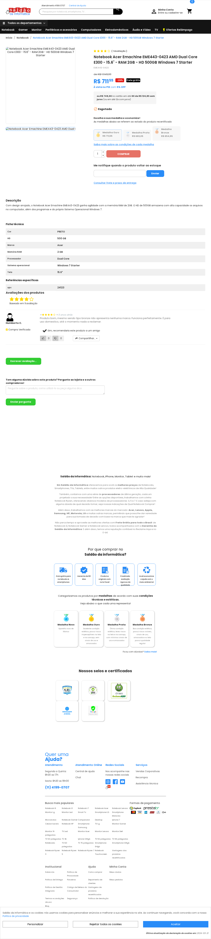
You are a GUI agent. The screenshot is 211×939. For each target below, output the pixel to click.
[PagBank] (136, 808)
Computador (84, 819)
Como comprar (95, 872)
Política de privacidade (16, 916)
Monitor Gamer (119, 823)
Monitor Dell (117, 831)
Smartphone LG (102, 812)
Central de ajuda (85, 771)
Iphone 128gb (84, 839)
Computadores (91, 29)
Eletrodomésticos (116, 29)
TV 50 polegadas (53, 839)
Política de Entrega (54, 879)
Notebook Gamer (69, 819)
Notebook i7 (83, 808)
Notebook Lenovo (120, 808)
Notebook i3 (67, 808)
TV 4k (64, 839)
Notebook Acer (101, 808)
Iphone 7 (116, 819)
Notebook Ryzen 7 (86, 850)
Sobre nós (49, 872)
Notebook (8, 29)
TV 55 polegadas (103, 839)
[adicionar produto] (103, 152)
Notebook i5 (50, 808)
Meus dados (115, 872)
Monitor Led (67, 812)
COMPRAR (123, 154)
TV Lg (97, 823)
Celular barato (52, 823)
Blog (47, 906)
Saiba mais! (150, 651)
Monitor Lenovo (102, 831)
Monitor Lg (50, 812)
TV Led (65, 831)
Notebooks (50, 843)
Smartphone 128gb (120, 843)
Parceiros (71, 879)
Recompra (142, 777)
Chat (78, 777)
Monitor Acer (84, 831)
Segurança (72, 898)
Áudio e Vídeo (141, 29)
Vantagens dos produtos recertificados (119, 854)
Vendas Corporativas (148, 771)
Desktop (98, 819)
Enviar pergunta (20, 401)
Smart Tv (82, 812)
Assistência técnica (147, 783)
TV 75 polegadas (86, 843)
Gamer (23, 29)
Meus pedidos (116, 879)
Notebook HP (67, 823)
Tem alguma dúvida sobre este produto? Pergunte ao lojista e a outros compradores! (50, 381)
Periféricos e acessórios (61, 29)
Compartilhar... (87, 338)
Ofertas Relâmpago (177, 30)
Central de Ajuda (77, 5)
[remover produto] (103, 155)
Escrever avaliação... (23, 361)
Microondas (50, 819)
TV (156, 29)
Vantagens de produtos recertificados (95, 891)
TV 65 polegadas (120, 839)
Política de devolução (98, 898)
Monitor (37, 29)
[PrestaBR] (151, 808)
